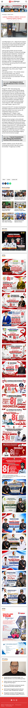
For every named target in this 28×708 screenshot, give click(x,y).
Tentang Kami (18, 704)
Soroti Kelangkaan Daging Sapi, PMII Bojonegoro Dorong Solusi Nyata (6, 210)
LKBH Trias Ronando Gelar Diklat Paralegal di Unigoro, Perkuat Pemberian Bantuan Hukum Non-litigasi (7, 221)
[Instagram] (16, 700)
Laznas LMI (14, 179)
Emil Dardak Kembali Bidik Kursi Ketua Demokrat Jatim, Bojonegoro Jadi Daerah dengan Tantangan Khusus (20, 221)
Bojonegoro (9, 704)
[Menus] (2, 1)
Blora (4, 179)
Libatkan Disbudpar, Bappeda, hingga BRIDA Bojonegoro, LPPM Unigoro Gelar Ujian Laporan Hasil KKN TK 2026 (20, 210)
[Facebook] (11, 700)
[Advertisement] (14, 163)
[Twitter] (14, 700)
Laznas (8, 179)
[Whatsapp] (10, 183)
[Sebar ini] (3, 183)
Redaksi (2, 706)
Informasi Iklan (9, 706)
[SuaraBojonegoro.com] (14, 1)
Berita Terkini (10, 21)
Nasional (18, 21)
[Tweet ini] (5, 183)
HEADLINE (14, 21)
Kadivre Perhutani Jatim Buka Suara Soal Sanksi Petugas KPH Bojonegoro (15, 682)
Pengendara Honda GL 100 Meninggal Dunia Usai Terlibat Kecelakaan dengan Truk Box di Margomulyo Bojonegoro (14, 693)
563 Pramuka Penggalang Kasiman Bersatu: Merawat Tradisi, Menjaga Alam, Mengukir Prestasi (14, 689)
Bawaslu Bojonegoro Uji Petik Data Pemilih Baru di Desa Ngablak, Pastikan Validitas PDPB (20, 198)
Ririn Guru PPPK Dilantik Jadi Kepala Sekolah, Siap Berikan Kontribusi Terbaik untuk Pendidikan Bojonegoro (14, 686)
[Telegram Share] (8, 183)
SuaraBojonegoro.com (8, 41)
